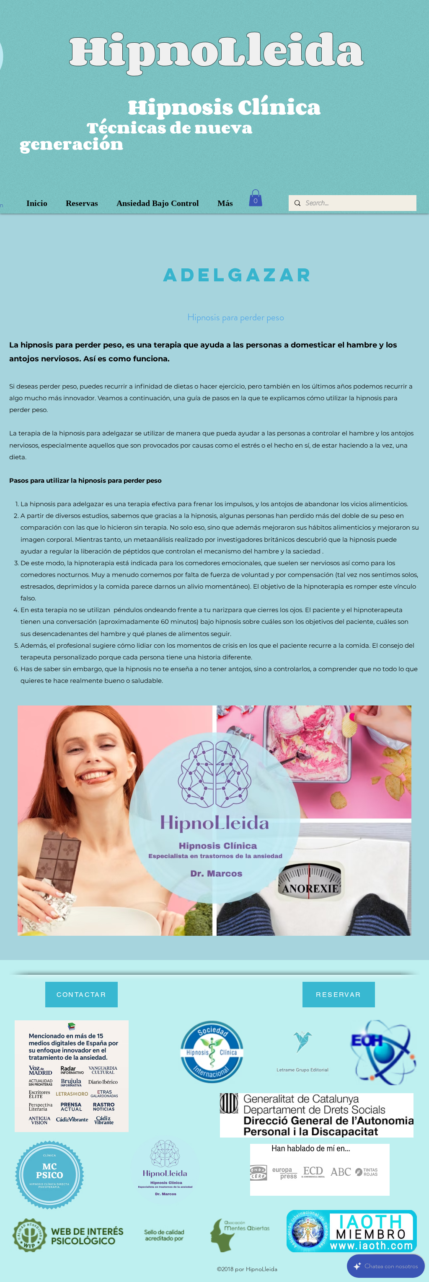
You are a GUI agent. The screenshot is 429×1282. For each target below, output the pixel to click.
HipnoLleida (216, 49)
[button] (255, 197)
